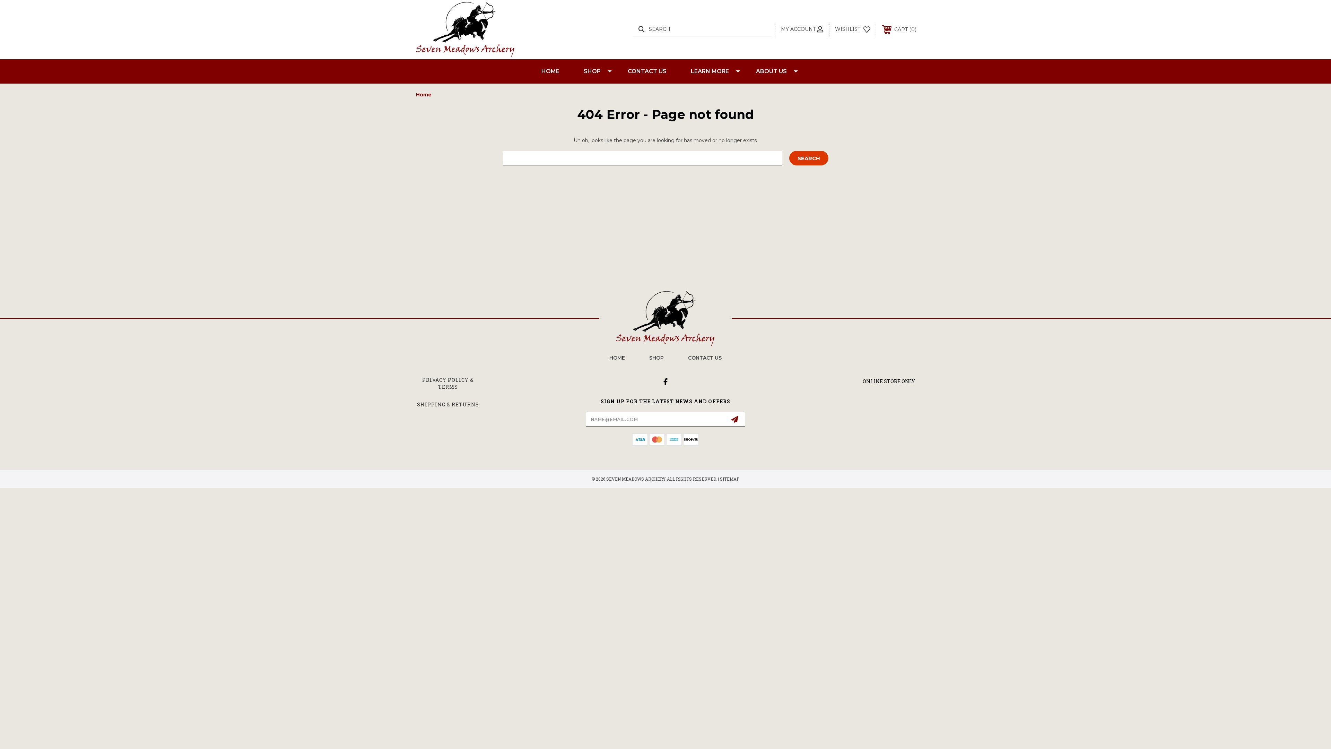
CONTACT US (647, 71)
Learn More (710, 71)
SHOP (592, 71)
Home (550, 71)
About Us (771, 71)
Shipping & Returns (448, 404)
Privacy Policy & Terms (447, 383)
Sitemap (729, 479)
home (617, 358)
